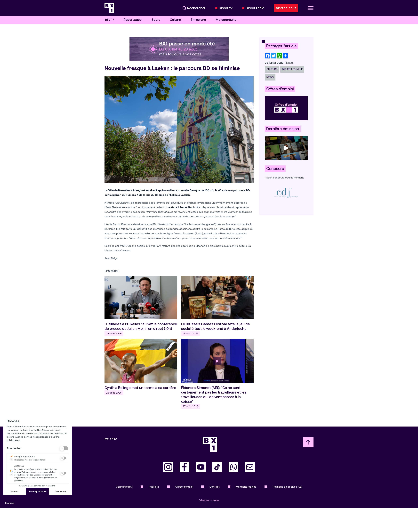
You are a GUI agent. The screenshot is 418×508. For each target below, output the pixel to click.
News (270, 77)
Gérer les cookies (209, 500)
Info (107, 19)
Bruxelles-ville (292, 69)
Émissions (198, 19)
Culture (175, 19)
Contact (214, 487)
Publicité (154, 487)
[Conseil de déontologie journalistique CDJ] (286, 192)
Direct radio (255, 8)
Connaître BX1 (124, 487)
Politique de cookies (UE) (287, 487)
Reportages (132, 19)
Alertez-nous (286, 8)
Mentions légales (246, 487)
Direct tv (226, 8)
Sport (155, 19)
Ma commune (226, 19)
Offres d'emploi (184, 487)
